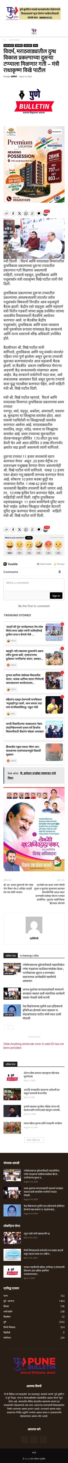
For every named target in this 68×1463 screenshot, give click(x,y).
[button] (63, 31)
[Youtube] (43, 1439)
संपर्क (34, 1452)
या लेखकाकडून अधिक (29, 955)
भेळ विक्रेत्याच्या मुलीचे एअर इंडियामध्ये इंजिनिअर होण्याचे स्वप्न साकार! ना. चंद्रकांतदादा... (44, 1208)
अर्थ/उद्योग (28, 45)
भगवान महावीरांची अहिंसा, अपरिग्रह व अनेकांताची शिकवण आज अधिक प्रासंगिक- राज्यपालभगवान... (44, 1270)
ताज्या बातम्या (14, 39)
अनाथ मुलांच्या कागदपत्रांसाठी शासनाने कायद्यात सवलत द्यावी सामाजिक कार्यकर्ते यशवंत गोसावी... (43, 1191)
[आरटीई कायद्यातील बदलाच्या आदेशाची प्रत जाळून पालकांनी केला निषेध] (12, 1094)
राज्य (35, 45)
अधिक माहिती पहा (33, 1140)
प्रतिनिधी (14, 76)
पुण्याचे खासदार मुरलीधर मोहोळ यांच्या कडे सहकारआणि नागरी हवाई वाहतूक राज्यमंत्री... (42, 1108)
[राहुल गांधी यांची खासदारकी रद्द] (12, 1238)
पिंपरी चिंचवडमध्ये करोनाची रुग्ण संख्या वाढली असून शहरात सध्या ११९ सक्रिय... (43, 1252)
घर (4, 39)
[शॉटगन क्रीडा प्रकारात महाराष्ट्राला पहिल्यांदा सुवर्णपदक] (12, 1077)
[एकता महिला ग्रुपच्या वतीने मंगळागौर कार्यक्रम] (12, 1128)
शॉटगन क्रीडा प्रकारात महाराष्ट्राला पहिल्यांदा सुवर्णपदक (41, 1075)
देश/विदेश (19, 45)
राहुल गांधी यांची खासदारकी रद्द (37, 1234)
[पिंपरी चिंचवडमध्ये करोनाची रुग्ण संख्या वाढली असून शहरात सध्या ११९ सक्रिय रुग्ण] (12, 1255)
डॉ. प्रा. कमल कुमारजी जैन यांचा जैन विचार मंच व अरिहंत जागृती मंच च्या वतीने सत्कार (18, 888)
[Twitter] (34, 1439)
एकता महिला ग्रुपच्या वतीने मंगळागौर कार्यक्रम (43, 1123)
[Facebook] (24, 1439)
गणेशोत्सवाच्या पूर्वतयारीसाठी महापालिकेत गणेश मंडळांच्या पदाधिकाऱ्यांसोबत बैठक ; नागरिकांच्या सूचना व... (41, 1174)
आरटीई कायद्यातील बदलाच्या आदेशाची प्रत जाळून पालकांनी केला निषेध (42, 1091)
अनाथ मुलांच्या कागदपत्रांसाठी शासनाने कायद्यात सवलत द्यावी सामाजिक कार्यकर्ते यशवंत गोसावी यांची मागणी (44, 993)
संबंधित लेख (11, 955)
